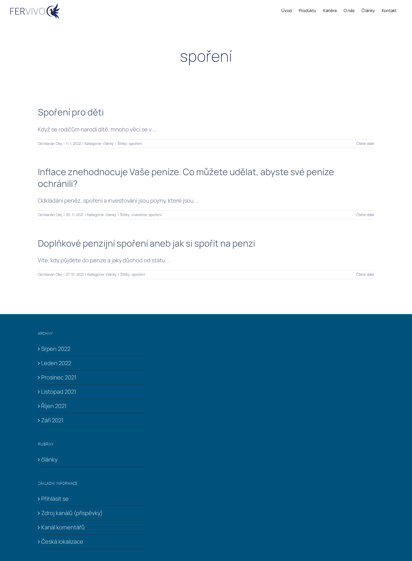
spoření (135, 143)
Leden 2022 (56, 363)
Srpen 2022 (55, 349)
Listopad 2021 (58, 391)
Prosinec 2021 (58, 377)
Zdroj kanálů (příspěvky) (72, 513)
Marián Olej (52, 143)
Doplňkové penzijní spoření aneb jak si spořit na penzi (146, 243)
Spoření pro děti (71, 112)
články (108, 143)
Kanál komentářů (63, 527)
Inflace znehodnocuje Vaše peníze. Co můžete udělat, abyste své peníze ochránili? (186, 178)
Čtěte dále (365, 143)
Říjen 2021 (53, 406)
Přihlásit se (55, 498)
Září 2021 (52, 420)
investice (139, 214)
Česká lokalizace (62, 541)
